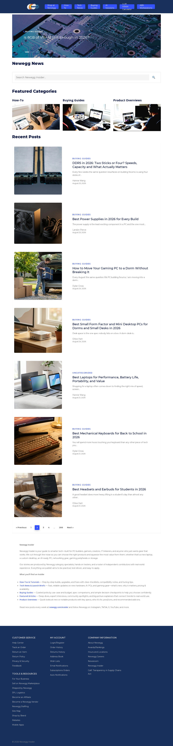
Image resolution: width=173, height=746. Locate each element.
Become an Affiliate (21, 697)
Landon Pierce (79, 230)
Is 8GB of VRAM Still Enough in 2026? (56, 37)
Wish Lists (55, 661)
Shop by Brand (19, 715)
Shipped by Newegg (22, 688)
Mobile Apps (18, 725)
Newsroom (93, 661)
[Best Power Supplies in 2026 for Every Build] (38, 223)
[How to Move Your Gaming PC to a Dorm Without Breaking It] (38, 276)
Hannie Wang (78, 180)
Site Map (16, 711)
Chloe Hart (77, 339)
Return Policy (18, 656)
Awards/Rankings (96, 647)
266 (61, 527)
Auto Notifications (58, 675)
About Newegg (95, 643)
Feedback (16, 666)
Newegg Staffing (20, 706)
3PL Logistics (18, 692)
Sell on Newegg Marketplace (26, 683)
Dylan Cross (78, 286)
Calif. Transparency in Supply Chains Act (104, 672)
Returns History (57, 652)
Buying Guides (81, 158)
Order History (56, 647)
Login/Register (57, 643)
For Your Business (20, 679)
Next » (70, 527)
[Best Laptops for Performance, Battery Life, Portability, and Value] (38, 385)
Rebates (16, 720)
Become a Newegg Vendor (25, 702)
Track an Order (19, 647)
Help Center (18, 643)
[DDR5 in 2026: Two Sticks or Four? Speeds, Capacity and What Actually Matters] (38, 171)
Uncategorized (82, 373)
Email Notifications (59, 666)
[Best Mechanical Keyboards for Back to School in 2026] (38, 441)
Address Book (56, 656)
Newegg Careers (96, 656)
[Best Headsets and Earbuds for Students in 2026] (38, 495)
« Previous (21, 527)
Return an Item (19, 652)
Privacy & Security (20, 661)
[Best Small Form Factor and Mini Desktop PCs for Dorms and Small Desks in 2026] (38, 330)
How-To (18, 100)
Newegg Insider (95, 666)
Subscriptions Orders (60, 670)
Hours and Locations (97, 652)
